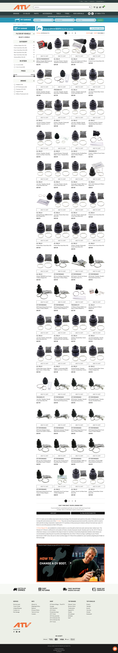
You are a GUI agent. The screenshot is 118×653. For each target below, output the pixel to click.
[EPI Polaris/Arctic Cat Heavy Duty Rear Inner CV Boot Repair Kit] (79, 261)
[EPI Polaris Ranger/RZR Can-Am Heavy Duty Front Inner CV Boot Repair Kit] (79, 446)
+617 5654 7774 (66, 646)
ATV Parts (53, 610)
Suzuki (88, 608)
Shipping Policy (36, 606)
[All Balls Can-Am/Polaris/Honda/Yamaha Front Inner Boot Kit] (62, 46)
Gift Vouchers (53, 608)
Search (100, 20)
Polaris (88, 604)
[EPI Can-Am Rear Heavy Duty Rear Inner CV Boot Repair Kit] (62, 261)
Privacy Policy (35, 610)
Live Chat (53, 513)
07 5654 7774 (100, 13)
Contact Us (16, 610)
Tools (58, 13)
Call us (88, 513)
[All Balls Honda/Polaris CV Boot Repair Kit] (97, 292)
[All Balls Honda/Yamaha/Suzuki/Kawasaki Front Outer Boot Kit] (62, 323)
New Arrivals (78, 13)
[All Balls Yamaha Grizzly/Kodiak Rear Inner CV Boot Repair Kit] (79, 138)
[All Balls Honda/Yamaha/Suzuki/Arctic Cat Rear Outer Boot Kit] (44, 138)
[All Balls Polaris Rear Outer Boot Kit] (44, 230)
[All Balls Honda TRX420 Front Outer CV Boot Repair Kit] (44, 261)
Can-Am (88, 610)
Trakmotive (71, 608)
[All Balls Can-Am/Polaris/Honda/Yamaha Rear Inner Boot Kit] (97, 107)
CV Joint (58, 521)
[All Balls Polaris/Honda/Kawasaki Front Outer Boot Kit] (79, 230)
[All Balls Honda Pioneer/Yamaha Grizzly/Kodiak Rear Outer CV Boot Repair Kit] (79, 353)
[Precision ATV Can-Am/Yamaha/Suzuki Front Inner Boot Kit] (44, 384)
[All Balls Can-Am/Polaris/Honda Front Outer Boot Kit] (62, 169)
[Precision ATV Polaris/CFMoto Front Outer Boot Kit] (97, 138)
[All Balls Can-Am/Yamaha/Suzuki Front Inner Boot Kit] (44, 169)
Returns (34, 608)
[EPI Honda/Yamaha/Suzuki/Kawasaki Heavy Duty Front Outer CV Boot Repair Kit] (79, 384)
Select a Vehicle (24, 37)
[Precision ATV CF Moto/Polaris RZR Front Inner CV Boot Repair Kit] (79, 292)
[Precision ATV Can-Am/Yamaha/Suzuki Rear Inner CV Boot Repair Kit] (62, 77)
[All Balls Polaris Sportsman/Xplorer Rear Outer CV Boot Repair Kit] (44, 353)
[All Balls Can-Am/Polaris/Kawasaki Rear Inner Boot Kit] (44, 323)
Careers (34, 614)
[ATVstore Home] (22, 625)
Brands (16, 13)
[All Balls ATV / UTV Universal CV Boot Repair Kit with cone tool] (79, 46)
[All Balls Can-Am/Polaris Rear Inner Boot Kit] (62, 200)
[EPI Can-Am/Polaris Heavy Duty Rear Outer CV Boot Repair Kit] (44, 446)
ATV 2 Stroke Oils (55, 619)
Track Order (16, 606)
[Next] (75, 33)
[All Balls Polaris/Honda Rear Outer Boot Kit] (79, 323)
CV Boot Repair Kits (42, 528)
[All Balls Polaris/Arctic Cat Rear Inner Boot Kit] (79, 476)
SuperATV (71, 610)
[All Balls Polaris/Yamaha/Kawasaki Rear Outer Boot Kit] (62, 107)
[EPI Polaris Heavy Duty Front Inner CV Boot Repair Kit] (79, 415)
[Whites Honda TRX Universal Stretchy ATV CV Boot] (44, 46)
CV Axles (26, 13)
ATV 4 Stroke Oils (55, 618)
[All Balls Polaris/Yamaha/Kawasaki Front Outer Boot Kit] (79, 77)
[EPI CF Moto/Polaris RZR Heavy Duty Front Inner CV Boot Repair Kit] (97, 446)
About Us (34, 604)
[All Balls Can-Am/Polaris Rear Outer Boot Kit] (97, 77)
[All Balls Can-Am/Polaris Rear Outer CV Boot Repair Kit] (97, 353)
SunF (69, 618)
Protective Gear (54, 612)
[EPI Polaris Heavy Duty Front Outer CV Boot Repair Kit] (44, 292)
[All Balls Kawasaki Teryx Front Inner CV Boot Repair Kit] (62, 476)
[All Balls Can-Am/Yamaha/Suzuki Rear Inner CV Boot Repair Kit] (79, 107)
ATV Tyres (53, 621)
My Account (16, 604)
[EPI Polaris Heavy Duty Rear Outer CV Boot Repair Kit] (62, 292)
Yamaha (88, 606)
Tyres (67, 13)
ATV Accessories (54, 616)
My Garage (16, 612)
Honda (88, 612)
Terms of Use (35, 612)
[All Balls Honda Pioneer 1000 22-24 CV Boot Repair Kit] (44, 200)
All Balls (70, 616)
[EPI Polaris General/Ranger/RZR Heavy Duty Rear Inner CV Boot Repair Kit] (62, 415)
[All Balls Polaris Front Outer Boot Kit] (97, 46)
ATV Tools (53, 614)
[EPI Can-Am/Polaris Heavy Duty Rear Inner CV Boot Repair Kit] (62, 446)
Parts (36, 13)
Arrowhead (71, 614)
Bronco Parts (71, 606)
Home (14, 24)
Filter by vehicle (97, 28)
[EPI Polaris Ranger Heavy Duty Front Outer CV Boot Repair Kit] (44, 415)
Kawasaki (89, 614)
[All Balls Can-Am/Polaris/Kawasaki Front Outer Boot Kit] (79, 200)
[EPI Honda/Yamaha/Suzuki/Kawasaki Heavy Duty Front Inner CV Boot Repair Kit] (97, 261)
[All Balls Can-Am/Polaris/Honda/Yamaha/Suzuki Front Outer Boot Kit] (44, 107)
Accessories (47, 13)
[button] (115, 648)
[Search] (90, 7)
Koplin (70, 612)
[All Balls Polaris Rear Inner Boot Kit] (62, 230)
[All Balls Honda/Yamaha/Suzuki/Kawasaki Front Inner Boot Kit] (44, 77)
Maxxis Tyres (72, 604)
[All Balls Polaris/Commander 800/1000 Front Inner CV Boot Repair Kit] (62, 353)
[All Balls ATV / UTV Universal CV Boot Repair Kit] (97, 169)
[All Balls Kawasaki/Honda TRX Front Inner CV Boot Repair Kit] (79, 169)
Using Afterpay (17, 608)
